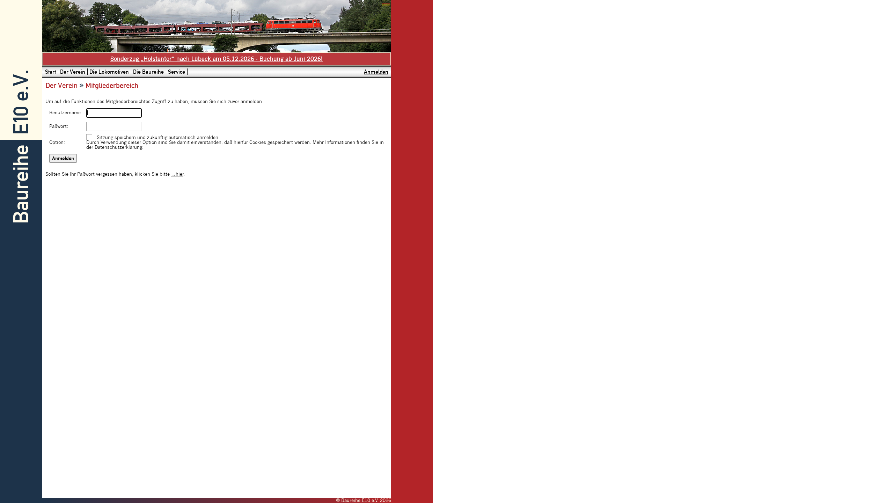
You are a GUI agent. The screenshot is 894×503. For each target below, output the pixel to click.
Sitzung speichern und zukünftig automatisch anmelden (157, 137)
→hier (177, 174)
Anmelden (376, 71)
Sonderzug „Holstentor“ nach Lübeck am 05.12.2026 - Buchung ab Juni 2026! (216, 59)
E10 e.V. (21, 102)
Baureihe (21, 184)
